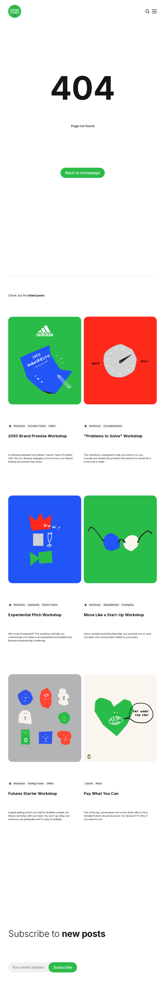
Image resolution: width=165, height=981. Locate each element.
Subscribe (62, 967)
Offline (52, 426)
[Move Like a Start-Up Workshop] (120, 539)
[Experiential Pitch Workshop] (44, 539)
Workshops (19, 426)
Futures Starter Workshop (32, 793)
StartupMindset (111, 604)
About (99, 783)
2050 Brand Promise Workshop (37, 436)
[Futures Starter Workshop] (44, 718)
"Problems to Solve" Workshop (113, 436)
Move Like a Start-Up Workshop (114, 614)
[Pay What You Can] (120, 718)
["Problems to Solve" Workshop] (120, 360)
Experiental (33, 604)
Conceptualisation (113, 426)
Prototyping (127, 604)
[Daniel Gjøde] (89, 756)
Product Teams (49, 604)
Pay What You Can (101, 793)
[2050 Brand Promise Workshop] (44, 360)
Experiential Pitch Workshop (35, 614)
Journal (89, 783)
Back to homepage (82, 172)
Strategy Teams (36, 783)
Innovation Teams (37, 426)
